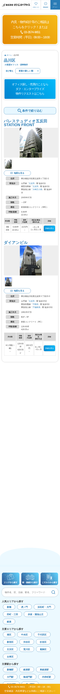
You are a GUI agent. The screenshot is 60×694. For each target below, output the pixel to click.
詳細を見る (49, 228)
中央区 (24, 634)
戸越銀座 (36, 307)
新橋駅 (10, 669)
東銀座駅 (44, 669)
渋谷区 (26, 642)
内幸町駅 (46, 677)
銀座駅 (26, 669)
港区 (9, 634)
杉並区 (43, 642)
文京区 (10, 649)
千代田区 (42, 634)
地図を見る (19, 173)
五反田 (32, 183)
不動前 (35, 304)
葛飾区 (43, 649)
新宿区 (10, 642)
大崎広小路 (37, 189)
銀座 (9, 622)
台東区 (10, 657)
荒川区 (26, 649)
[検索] (53, 592)
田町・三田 (12, 614)
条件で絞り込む (32, 110)
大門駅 (10, 677)
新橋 (9, 607)
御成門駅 (27, 677)
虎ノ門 (24, 607)
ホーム (9, 55)
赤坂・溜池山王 (36, 614)
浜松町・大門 (44, 607)
